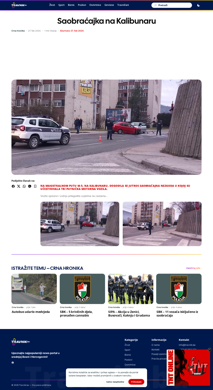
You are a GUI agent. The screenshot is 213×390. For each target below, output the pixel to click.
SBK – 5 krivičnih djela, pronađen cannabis (76, 313)
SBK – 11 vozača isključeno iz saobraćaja (177, 313)
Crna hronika (18, 30)
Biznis (71, 5)
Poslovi (82, 5)
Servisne (109, 5)
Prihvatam (136, 381)
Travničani (123, 5)
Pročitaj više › (194, 268)
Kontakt (155, 349)
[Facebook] (12, 362)
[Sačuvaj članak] (35, 186)
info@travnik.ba (187, 345)
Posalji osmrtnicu (161, 354)
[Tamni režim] (198, 5)
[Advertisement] (106, 56)
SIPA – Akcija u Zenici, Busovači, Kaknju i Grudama (129, 313)
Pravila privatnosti (161, 358)
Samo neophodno (115, 381)
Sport (61, 5)
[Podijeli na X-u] (18, 186)
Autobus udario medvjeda (31, 312)
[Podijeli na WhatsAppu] (24, 186)
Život (52, 5)
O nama (156, 345)
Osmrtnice (95, 5)
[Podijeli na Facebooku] (13, 186)
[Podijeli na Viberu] (29, 186)
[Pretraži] (155, 5)
